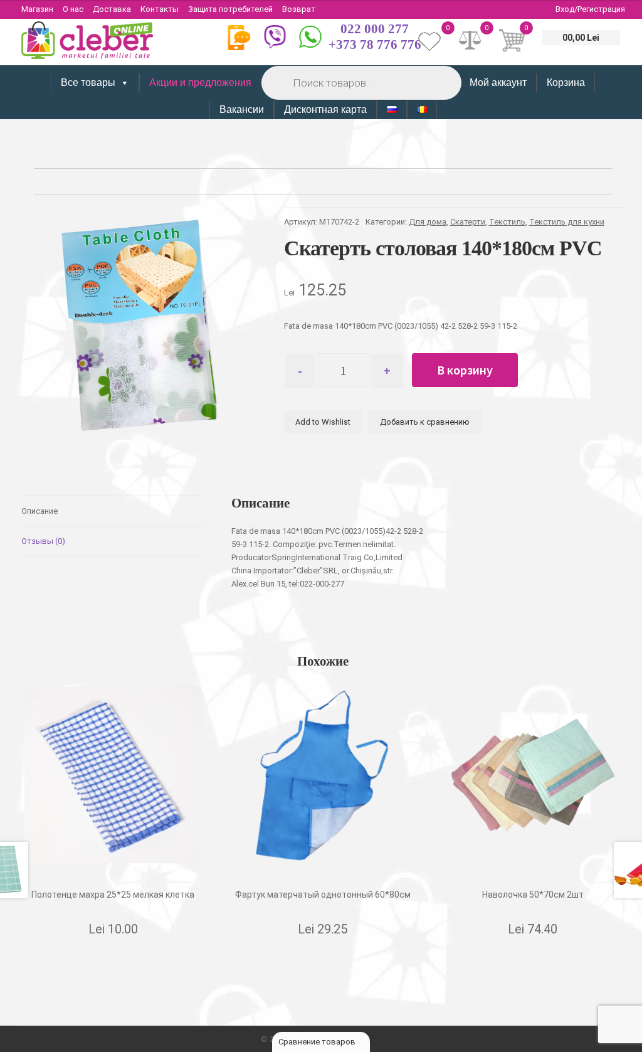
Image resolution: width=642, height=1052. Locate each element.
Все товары (88, 82)
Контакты (159, 9)
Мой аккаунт (498, 82)
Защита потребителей (230, 9)
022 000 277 (374, 28)
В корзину (465, 370)
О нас (73, 9)
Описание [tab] (39, 511)
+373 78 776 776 (375, 44)
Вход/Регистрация (590, 9)
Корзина (566, 82)
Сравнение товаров (317, 1041)
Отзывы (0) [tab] (43, 541)
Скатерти (467, 221)
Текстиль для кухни (566, 221)
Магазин (37, 9)
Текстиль (507, 221)
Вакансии (241, 109)
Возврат (298, 9)
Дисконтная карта (325, 109)
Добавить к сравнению (425, 422)
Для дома (427, 221)
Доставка (112, 9)
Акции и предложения (200, 82)
